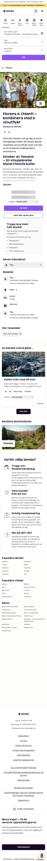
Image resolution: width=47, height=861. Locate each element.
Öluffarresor (28, 616)
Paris (3, 587)
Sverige (27, 571)
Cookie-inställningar (25, 809)
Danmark (27, 562)
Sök (23, 57)
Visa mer (7, 184)
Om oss (23, 741)
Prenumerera (23, 847)
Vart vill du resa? (10, 32)
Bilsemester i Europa (9, 627)
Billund (26, 584)
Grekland (27, 568)
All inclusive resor (30, 610)
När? (6, 40)
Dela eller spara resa (24, 215)
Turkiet (4, 565)
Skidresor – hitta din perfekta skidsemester (34, 620)
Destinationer (23, 755)
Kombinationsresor (9, 613)
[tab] (5, 23)
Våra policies (23, 780)
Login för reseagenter (23, 760)
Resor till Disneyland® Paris (11, 616)
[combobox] (21, 34)
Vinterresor (6, 610)
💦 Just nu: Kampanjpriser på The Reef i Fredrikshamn (24, 5)
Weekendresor (7, 619)
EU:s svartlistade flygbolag (23, 768)
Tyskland (5, 571)
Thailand (5, 574)
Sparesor (27, 624)
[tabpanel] (23, 44)
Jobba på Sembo (23, 746)
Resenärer (8, 49)
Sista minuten (29, 607)
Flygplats (12, 202)
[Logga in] (36, 11)
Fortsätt (23, 208)
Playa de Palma (29, 587)
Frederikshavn (7, 597)
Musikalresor (6, 631)
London (27, 590)
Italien (26, 565)
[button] (23, 265)
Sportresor (6, 624)
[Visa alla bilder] (40, 103)
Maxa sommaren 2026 (10, 607)
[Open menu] (42, 11)
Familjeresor (28, 627)
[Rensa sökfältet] (42, 33)
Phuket (26, 593)
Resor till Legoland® (31, 613)
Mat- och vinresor (10, 334)
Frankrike (5, 568)
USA (25, 574)
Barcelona (6, 590)
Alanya (4, 584)
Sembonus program (23, 788)
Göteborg (27, 597)
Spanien (5, 562)
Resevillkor (23, 736)
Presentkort (23, 800)
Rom (3, 593)
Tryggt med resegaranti (23, 750)
